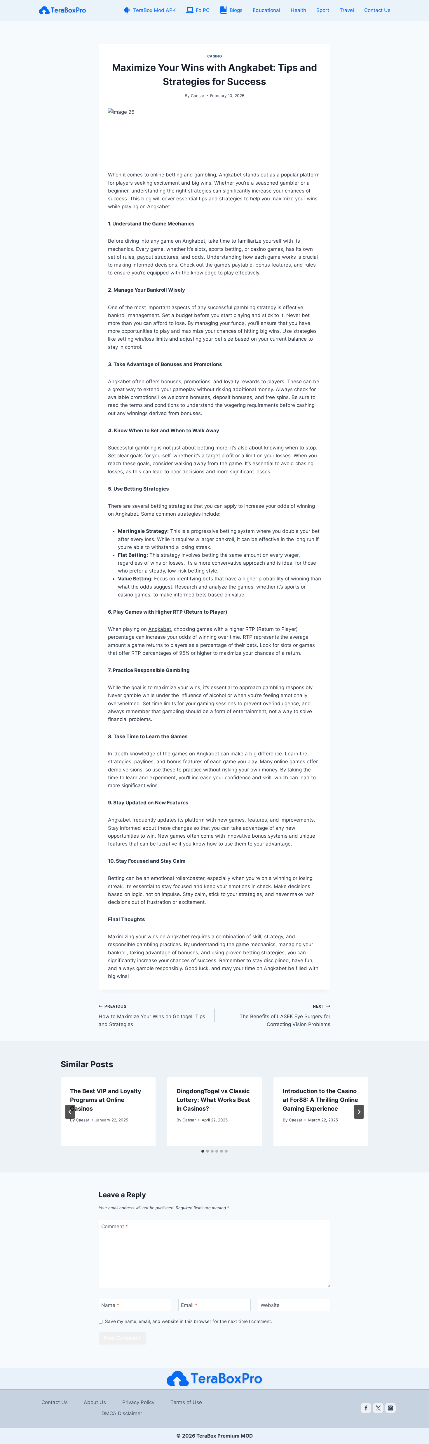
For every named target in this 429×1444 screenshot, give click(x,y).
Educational (266, 10)
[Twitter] (378, 1408)
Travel (347, 10)
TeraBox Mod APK (154, 10)
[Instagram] (390, 1408)
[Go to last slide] (70, 1112)
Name (110, 1305)
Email (189, 1305)
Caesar (197, 95)
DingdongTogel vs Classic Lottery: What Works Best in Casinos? (213, 1100)
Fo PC (203, 10)
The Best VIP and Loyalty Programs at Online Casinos (105, 1100)
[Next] (359, 1112)
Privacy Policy (138, 1402)
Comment (114, 1226)
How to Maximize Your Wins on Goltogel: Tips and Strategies (152, 1015)
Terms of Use (186, 1402)
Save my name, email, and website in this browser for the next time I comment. (188, 1321)
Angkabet (159, 629)
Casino (214, 56)
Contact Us (377, 10)
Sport (322, 10)
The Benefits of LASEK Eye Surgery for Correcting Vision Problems (285, 1015)
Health (298, 10)
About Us (95, 1402)
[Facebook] (366, 1408)
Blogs (236, 10)
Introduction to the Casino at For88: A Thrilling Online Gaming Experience (320, 1100)
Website (270, 1305)
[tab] (202, 1151)
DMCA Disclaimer (122, 1413)
